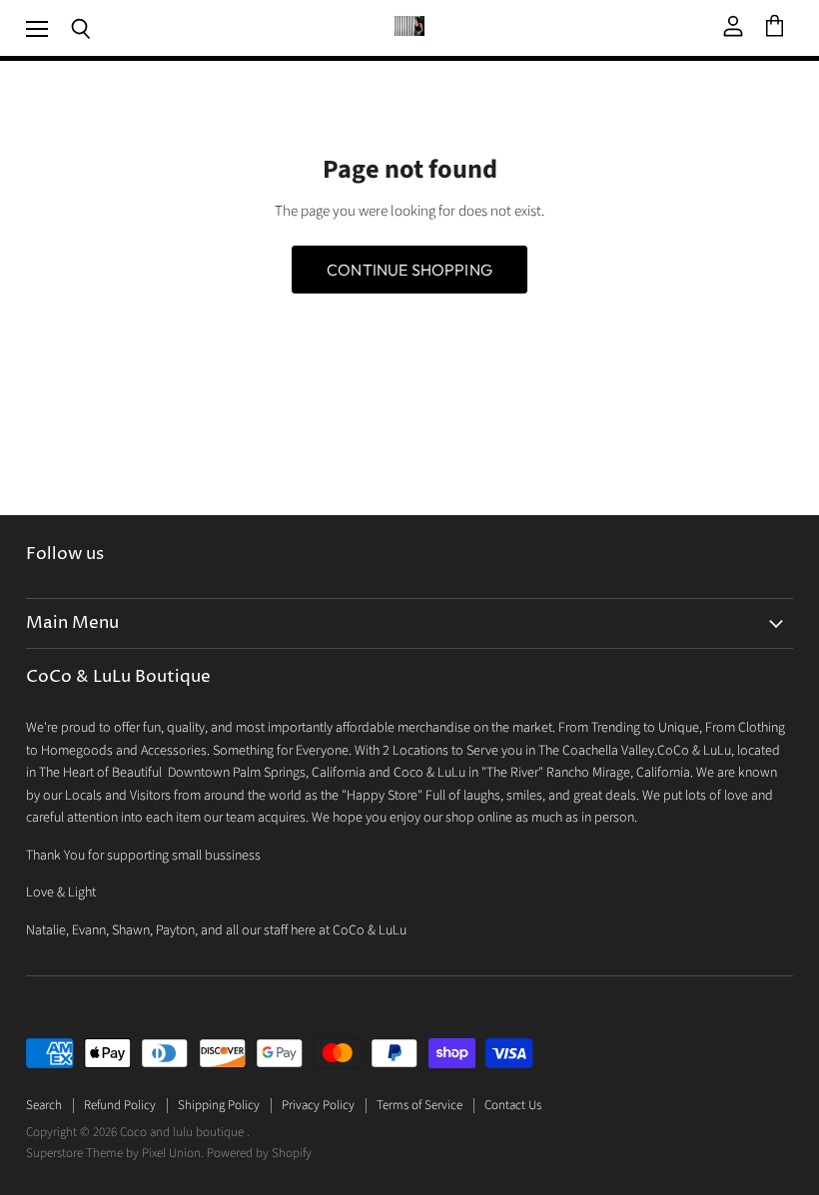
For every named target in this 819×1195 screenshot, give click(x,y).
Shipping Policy (219, 1105)
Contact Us (512, 1105)
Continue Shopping (409, 270)
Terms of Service (419, 1105)
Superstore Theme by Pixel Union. (115, 1153)
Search (44, 1105)
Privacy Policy (318, 1105)
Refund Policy (120, 1105)
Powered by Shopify (259, 1153)
